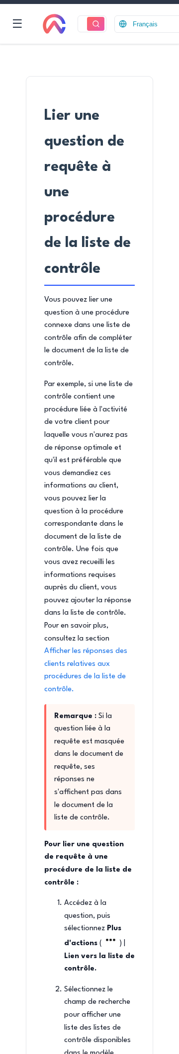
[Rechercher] (95, 24)
